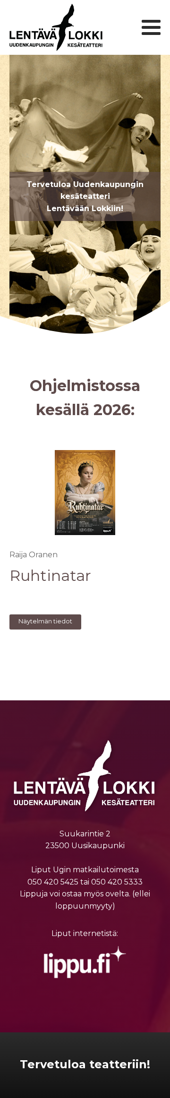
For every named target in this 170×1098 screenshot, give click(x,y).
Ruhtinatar (50, 576)
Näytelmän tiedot (45, 621)
